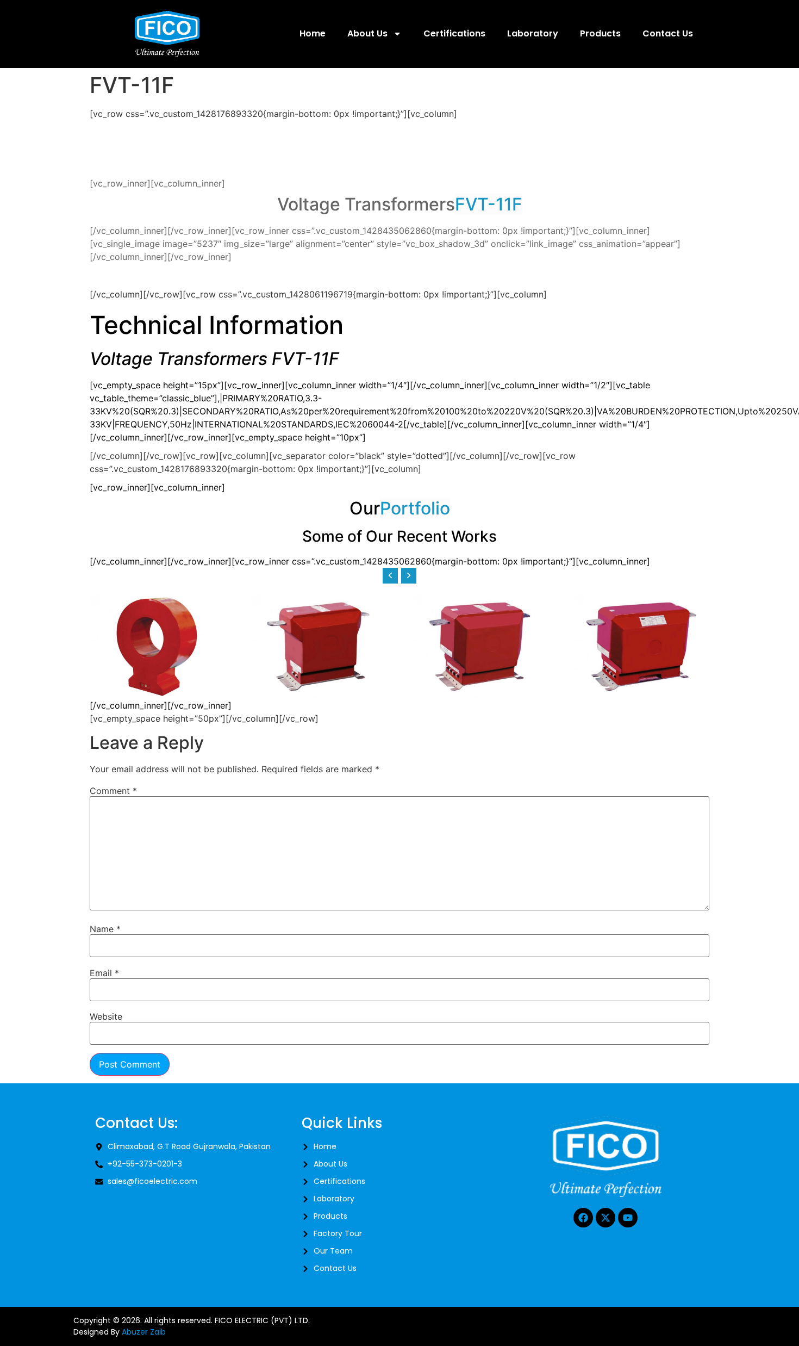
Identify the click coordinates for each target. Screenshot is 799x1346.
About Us (367, 33)
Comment (113, 790)
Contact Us (667, 33)
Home (312, 33)
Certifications (454, 33)
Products (600, 33)
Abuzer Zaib (144, 1331)
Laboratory (532, 33)
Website (106, 1016)
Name (105, 929)
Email (104, 973)
